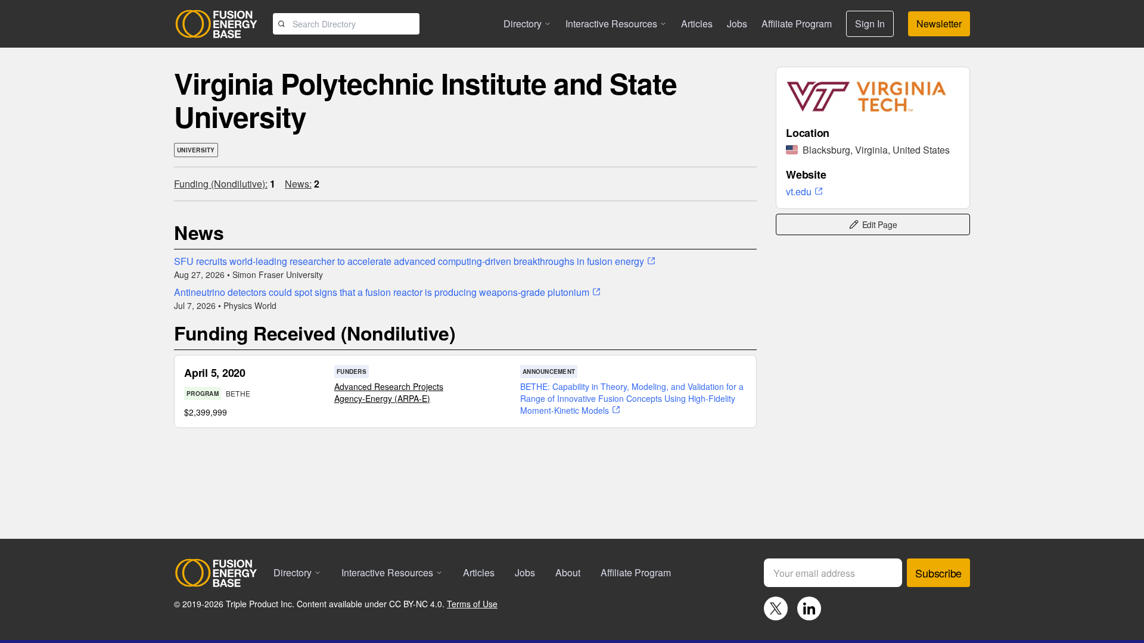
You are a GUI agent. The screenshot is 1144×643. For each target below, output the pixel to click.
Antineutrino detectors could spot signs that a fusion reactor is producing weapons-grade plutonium (381, 292)
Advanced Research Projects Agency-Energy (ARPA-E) (388, 392)
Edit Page (879, 224)
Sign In (870, 23)
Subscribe (938, 572)
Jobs (737, 23)
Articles (697, 23)
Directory (522, 23)
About (567, 572)
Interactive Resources (611, 23)
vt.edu (799, 191)
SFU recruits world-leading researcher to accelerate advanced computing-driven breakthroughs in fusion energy (409, 261)
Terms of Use (472, 604)
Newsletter (939, 23)
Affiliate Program (796, 23)
